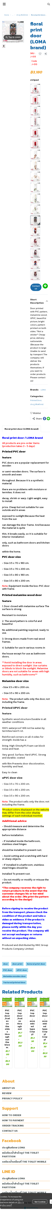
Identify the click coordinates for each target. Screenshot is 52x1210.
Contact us (36, 287)
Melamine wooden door (14, 976)
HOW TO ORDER (11, 1115)
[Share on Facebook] (44, 418)
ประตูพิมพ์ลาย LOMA (13, 1147)
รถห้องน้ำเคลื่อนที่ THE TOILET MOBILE (24, 1161)
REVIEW (7, 1093)
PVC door (7, 970)
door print (17, 964)
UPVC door (22, 970)
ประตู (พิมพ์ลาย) (22, 15)
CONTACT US (10, 1131)
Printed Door (36, 400)
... (12, 15)
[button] (49, 4)
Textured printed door (14, 982)
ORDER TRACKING (13, 1125)
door (5, 964)
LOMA (43, 389)
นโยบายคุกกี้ (7, 1205)
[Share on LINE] (48, 418)
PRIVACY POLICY (12, 1098)
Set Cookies (40, 1201)
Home (6, 15)
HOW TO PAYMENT (13, 1120)
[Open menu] (4, 4)
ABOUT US (8, 1088)
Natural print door (36, 964)
